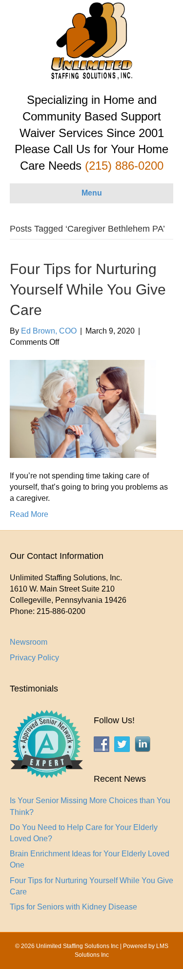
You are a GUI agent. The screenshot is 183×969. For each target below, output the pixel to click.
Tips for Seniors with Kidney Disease (73, 907)
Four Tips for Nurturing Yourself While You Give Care (88, 289)
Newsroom (28, 642)
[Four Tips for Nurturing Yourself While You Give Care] (83, 408)
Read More (29, 514)
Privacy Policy (34, 657)
